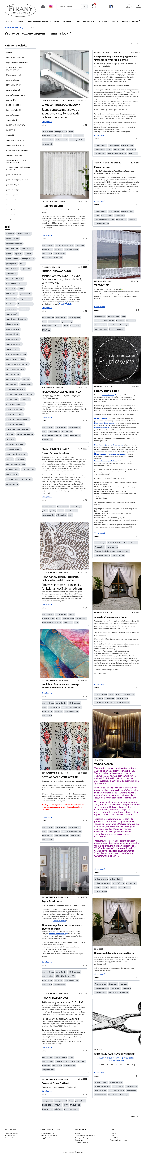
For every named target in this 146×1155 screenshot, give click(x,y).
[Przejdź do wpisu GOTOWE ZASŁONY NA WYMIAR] (64, 746)
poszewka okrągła (12, 190)
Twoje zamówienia (11, 1133)
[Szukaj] (85, 6)
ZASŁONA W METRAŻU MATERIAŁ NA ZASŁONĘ (19, 168)
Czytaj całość (47, 122)
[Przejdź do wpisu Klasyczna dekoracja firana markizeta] (117, 922)
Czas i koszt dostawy (47, 1133)
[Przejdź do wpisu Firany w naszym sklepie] (117, 360)
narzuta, (61, 511)
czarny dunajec (47, 132)
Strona (133, 44)
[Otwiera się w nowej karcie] (111, 7)
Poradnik (113, 1133)
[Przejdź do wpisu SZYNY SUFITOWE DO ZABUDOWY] (64, 74)
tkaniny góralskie (12, 120)
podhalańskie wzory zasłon (15, 95)
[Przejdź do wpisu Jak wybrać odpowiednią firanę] (117, 586)
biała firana (67, 136)
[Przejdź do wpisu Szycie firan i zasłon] (64, 870)
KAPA (66, 326)
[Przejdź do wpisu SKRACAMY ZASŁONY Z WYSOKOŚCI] (117, 1023)
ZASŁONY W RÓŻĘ (13, 110)
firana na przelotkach (77, 140)
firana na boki (78, 136)
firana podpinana (12, 195)
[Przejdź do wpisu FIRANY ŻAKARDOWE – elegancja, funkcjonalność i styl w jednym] (64, 546)
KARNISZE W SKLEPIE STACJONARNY (58, 101)
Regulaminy (79, 1140)
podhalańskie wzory (13, 115)
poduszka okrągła (12, 185)
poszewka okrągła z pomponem (17, 180)
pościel (44, 511)
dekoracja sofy (47, 144)
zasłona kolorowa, (48, 507)
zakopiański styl (11, 100)
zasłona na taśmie (12, 80)
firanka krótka (11, 215)
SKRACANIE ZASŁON (116, 1091)
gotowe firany (47, 249)
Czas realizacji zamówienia (49, 1135)
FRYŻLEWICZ (75, 326)
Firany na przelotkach (101, 428)
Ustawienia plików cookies (84, 1135)
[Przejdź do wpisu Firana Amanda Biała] (64, 175)
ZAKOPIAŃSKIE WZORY (15, 125)
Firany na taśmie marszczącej (104, 423)
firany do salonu (67, 245)
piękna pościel (61, 515)
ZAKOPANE (10, 130)
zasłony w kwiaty (116, 879)
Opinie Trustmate (81, 1142)
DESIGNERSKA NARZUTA (51, 136)
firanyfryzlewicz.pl (108, 395)
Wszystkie (10, 53)
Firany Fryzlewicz (59, 921)
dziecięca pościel (61, 132)
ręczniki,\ (53, 511)
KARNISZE (10, 135)
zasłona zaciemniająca (102, 883)
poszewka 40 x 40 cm (13, 175)
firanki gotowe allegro (14, 155)
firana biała (10, 205)
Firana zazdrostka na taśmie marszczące (110, 454)
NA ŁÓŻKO (68, 623)
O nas (112, 1135)
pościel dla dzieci (71, 511)
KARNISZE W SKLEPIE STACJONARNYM (14, 69)
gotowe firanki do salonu (15, 145)
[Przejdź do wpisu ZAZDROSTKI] (117, 254)
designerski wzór (62, 140)
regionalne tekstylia (13, 90)
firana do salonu (12, 210)
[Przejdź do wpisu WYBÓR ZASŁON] (117, 733)
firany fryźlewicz (48, 245)
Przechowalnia (10, 1138)
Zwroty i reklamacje (82, 1138)
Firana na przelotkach (13, 75)
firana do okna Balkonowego (16, 58)
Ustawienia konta (11, 1135)
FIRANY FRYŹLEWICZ (11, 28)
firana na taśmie (47, 140)
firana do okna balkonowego (52, 258)
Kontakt (78, 1133)
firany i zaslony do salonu (15, 140)
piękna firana (80, 245)
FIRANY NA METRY (13, 85)
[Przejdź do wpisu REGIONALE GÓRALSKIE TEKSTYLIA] (64, 361)
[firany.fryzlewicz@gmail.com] (42, 9)
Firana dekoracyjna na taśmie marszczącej (108, 445)
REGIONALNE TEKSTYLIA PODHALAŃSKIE (16, 161)
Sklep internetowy (72, 1152)
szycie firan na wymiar (57, 934)
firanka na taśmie (12, 200)
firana (71, 132)
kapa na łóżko (47, 439)
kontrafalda (127, 988)
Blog (21, 28)
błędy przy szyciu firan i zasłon (17, 63)
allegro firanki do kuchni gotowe (17, 150)
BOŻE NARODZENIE (13, 105)
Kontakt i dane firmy (117, 1138)
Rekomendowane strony (118, 1140)
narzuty (9, 220)
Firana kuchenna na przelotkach (105, 461)
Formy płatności (45, 1138)
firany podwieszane (71, 249)
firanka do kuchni (118, 555)
